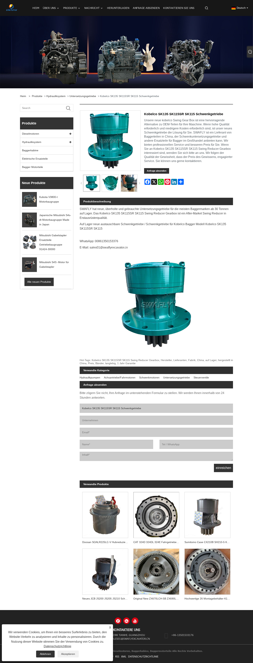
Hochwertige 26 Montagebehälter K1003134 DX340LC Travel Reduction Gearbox (208, 598)
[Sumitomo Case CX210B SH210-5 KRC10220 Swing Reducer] (207, 514)
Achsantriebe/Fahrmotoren (119, 377)
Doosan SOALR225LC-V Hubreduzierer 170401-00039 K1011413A (106, 542)
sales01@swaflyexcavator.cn (130, 638)
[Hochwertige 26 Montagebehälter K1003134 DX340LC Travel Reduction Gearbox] (207, 570)
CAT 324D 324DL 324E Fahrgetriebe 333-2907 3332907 (157, 542)
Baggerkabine (30, 150)
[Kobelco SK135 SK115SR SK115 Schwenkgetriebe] (91, 183)
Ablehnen (45, 653)
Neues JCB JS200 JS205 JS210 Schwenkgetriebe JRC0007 (106, 598)
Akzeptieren (68, 653)
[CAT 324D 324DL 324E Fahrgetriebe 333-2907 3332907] (156, 514)
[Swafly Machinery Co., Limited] (11, 7)
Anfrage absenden (156, 171)
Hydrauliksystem (56, 96)
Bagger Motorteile (32, 167)
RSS (117, 656)
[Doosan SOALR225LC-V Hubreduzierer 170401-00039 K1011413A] (105, 514)
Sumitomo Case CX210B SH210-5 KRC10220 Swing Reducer (208, 542)
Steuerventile (201, 377)
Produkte (37, 96)
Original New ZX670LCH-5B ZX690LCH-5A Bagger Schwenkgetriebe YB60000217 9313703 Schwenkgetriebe (157, 598)
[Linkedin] (126, 620)
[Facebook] (118, 620)
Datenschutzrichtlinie (143, 656)
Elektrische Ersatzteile (35, 158)
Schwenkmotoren (149, 377)
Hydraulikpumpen (90, 377)
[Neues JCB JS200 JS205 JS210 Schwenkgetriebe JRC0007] (105, 570)
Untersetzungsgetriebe (82, 96)
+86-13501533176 (182, 635)
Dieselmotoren (30, 133)
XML (123, 656)
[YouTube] (135, 620)
